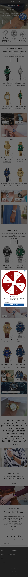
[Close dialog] (25, 271)
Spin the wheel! (14, 304)
